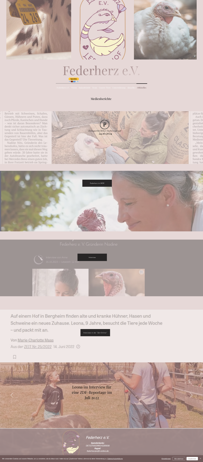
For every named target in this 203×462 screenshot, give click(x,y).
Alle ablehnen (178, 459)
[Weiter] (191, 395)
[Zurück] (12, 395)
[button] (73, 79)
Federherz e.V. (97, 438)
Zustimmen (192, 459)
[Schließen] (200, 458)
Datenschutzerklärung (115, 458)
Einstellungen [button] (166, 458)
